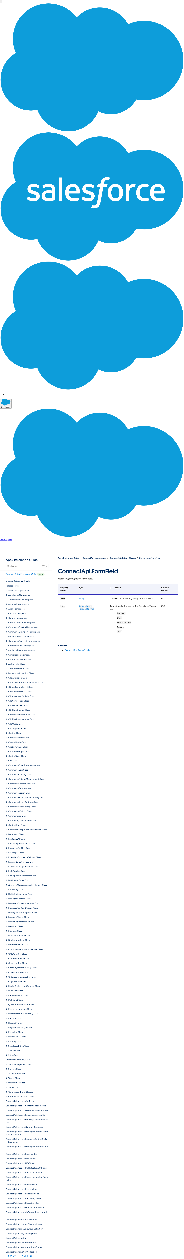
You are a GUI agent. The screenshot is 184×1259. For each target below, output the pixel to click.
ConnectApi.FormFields (77, 650)
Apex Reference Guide (68, 558)
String (82, 598)
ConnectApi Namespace (94, 558)
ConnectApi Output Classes (123, 558)
